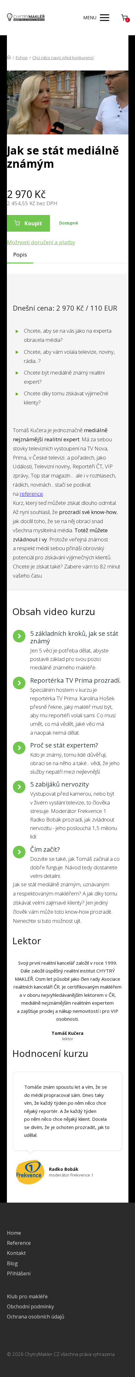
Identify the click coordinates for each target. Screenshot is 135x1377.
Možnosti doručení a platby (41, 242)
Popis (20, 254)
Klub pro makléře (27, 1296)
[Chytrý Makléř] (26, 17)
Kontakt (16, 1253)
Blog (12, 1263)
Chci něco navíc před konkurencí (63, 57)
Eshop (22, 57)
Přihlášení (18, 1273)
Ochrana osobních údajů (35, 1316)
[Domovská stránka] (9, 57)
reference (31, 493)
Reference (19, 1242)
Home (14, 1232)
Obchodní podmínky (30, 1306)
